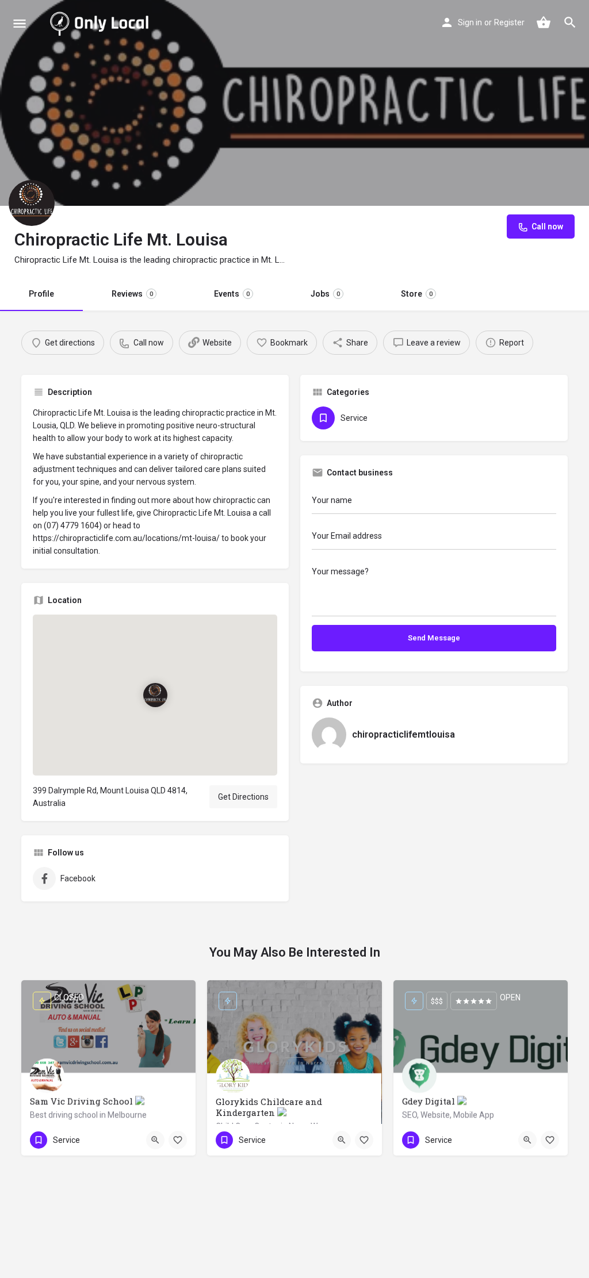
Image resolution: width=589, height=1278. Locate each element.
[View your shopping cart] (543, 22)
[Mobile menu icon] (20, 23)
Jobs (325, 293)
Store (417, 293)
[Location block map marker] (155, 694)
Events (232, 293)
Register (509, 22)
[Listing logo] (32, 203)
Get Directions (243, 796)
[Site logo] (101, 23)
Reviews (132, 293)
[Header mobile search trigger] (570, 22)
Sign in (470, 22)
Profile (41, 293)
